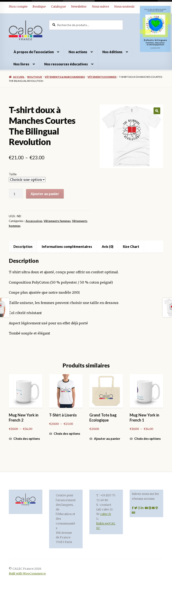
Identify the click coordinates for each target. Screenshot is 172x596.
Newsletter (79, 6)
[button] (157, 110)
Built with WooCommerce (27, 573)
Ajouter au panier (45, 194)
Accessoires (34, 221)
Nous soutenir (124, 6)
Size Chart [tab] (131, 246)
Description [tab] (22, 246)
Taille (13, 174)
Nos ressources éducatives (66, 64)
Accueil (19, 76)
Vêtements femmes (57, 221)
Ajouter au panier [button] (107, 438)
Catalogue (58, 6)
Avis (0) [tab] (107, 246)
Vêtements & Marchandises (65, 76)
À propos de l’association (34, 52)
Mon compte (18, 6)
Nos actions (78, 52)
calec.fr (105, 514)
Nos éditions (112, 52)
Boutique (39, 6)
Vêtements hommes (101, 76)
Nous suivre (100, 6)
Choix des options (26, 438)
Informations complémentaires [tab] (67, 246)
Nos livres (21, 64)
